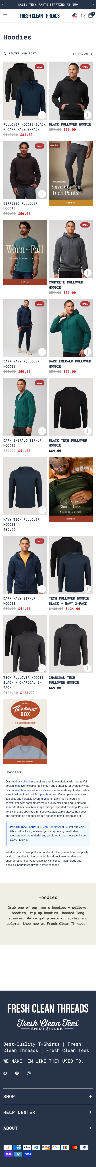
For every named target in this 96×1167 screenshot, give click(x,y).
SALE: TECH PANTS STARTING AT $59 (48, 4)
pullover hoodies (21, 790)
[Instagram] (32, 1073)
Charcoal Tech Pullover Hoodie (64, 680)
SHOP (9, 1096)
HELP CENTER (19, 1112)
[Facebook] (8, 1073)
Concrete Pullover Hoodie (66, 285)
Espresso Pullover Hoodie (20, 206)
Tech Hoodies (50, 827)
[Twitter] (20, 1073)
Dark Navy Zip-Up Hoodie (19, 601)
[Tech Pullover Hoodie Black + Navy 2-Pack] (71, 565)
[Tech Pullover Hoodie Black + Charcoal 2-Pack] (25, 644)
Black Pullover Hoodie (70, 124)
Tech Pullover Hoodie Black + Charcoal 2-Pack (23, 682)
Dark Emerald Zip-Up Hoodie (22, 443)
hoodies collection (22, 781)
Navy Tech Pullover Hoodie (21, 522)
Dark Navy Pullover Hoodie (21, 363)
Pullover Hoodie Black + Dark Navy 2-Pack (24, 127)
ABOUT (10, 1128)
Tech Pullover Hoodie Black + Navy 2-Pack (69, 601)
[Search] (83, 16)
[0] (90, 16)
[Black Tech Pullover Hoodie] (71, 407)
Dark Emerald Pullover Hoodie (70, 363)
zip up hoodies (47, 794)
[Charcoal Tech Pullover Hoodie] (71, 644)
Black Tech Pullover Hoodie (68, 443)
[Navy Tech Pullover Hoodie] (25, 486)
